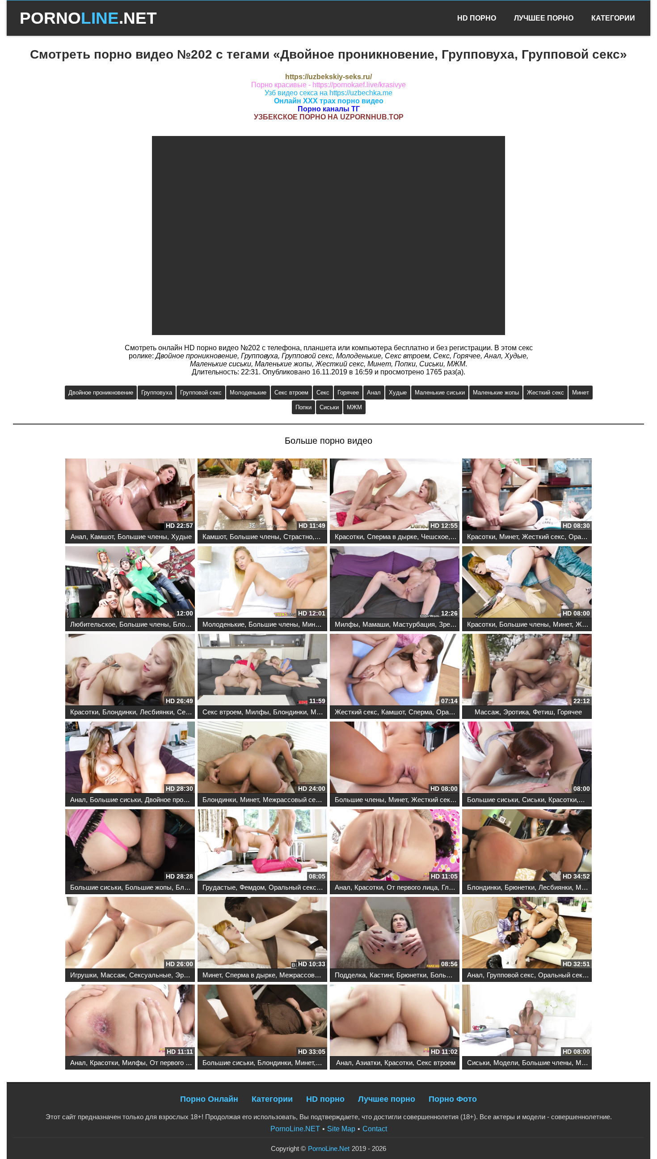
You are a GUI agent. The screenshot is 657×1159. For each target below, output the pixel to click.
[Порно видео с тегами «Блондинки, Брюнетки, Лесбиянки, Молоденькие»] (527, 846)
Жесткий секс (545, 392)
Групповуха (156, 392)
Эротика (516, 712)
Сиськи (329, 407)
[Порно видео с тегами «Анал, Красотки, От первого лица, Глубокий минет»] (394, 846)
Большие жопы (148, 887)
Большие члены (142, 536)
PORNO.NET (88, 18)
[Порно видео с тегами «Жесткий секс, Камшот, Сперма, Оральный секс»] (394, 670)
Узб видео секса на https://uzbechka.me (328, 93)
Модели (505, 1062)
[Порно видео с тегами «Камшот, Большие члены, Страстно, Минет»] (262, 495)
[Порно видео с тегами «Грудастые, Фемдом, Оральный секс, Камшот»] (262, 846)
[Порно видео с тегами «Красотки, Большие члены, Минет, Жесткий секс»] (527, 583)
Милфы (346, 624)
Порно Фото (453, 1099)
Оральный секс (292, 887)
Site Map (341, 1129)
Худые (398, 392)
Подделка (350, 975)
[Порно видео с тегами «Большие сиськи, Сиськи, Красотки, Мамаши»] (527, 758)
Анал (374, 392)
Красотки (349, 536)
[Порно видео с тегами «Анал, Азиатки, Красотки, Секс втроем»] (394, 1021)
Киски (327, 1062)
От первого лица (412, 887)
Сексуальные (150, 975)
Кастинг (381, 975)
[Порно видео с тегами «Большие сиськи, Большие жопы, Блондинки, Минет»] (130, 846)
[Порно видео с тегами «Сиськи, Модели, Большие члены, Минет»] (527, 1021)
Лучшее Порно (543, 18)
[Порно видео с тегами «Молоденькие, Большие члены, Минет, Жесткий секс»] (262, 583)
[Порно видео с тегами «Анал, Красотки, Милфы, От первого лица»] (130, 1021)
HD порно (325, 1099)
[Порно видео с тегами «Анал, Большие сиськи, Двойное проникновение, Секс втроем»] (130, 758)
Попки (303, 407)
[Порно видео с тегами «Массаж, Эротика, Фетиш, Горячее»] (527, 670)
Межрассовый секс (292, 799)
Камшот (102, 536)
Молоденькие (248, 392)
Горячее (348, 392)
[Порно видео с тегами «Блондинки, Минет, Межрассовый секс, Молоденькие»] (262, 758)
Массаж (487, 712)
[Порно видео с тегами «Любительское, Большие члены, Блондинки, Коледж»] (130, 583)
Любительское (92, 624)
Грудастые (219, 887)
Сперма (420, 712)
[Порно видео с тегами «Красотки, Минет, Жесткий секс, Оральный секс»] (527, 495)
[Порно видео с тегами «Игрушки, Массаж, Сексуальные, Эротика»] (130, 933)
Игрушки (83, 975)
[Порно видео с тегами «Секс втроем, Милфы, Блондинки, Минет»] (262, 670)
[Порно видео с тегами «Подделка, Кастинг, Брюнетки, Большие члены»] (394, 933)
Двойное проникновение (100, 392)
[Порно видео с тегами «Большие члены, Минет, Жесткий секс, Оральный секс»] (394, 758)
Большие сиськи (115, 799)
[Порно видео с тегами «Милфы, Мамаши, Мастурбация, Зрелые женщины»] (394, 583)
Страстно (297, 536)
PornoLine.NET (295, 1129)
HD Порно (476, 18)
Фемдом (252, 887)
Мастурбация (414, 624)
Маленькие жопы (496, 392)
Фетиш (543, 712)
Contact (374, 1129)
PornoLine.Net (329, 1148)
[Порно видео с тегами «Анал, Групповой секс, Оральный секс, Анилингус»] (527, 933)
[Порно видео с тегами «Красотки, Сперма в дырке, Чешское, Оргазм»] (394, 495)
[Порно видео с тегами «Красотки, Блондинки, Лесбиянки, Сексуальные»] (130, 670)
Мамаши (375, 624)
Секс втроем (291, 392)
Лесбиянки (156, 712)
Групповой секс (201, 392)
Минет (580, 392)
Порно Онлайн (209, 1099)
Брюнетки (520, 887)
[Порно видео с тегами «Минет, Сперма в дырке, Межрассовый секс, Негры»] (262, 933)
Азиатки (368, 1062)
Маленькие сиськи (440, 392)
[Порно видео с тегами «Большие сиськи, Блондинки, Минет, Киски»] (262, 1021)
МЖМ (354, 407)
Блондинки (189, 624)
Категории (613, 18)
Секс (322, 392)
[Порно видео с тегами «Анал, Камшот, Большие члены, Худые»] (130, 495)
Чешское (434, 536)
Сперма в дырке (392, 536)
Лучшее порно (386, 1099)
